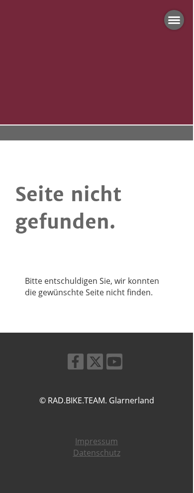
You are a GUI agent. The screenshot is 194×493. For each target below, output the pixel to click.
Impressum (96, 441)
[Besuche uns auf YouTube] (114, 363)
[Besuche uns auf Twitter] (95, 363)
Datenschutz (96, 452)
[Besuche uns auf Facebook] (76, 363)
